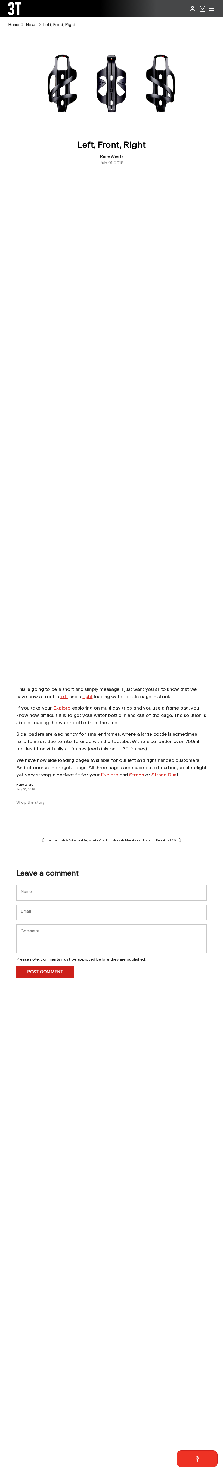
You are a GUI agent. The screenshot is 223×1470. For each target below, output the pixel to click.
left (64, 696)
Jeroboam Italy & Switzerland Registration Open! (77, 840)
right (87, 696)
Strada (136, 775)
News (31, 24)
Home (13, 24)
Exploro (62, 708)
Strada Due (164, 775)
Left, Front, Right (59, 24)
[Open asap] (197, 1459)
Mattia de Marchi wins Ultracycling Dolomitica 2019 (144, 840)
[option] (41, 810)
